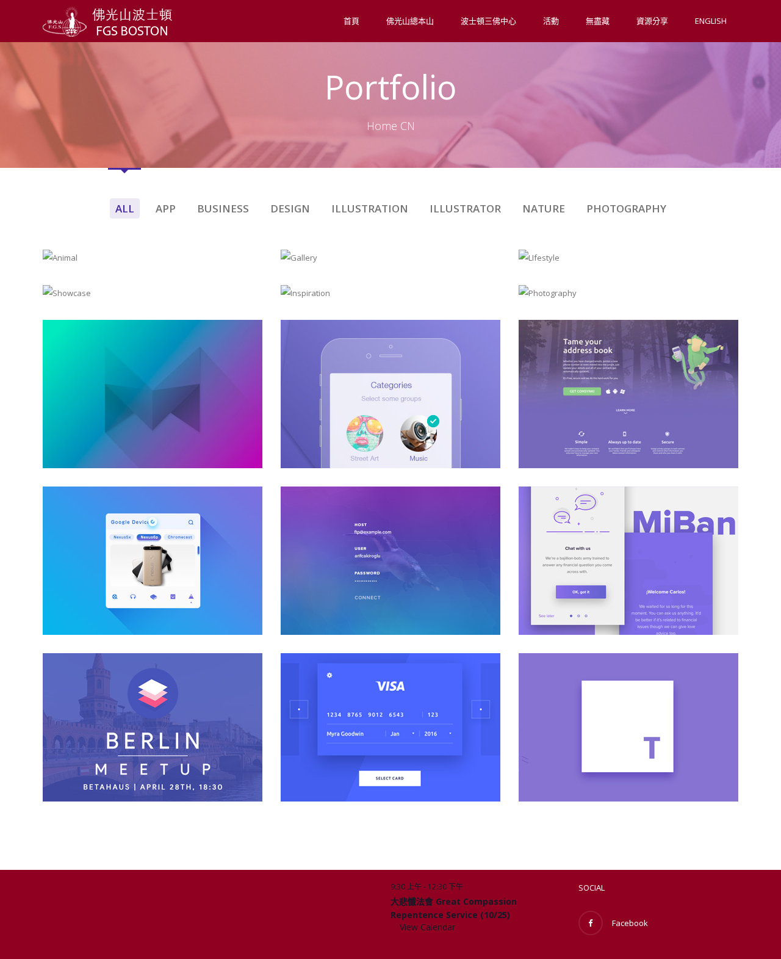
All (124, 208)
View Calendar (427, 927)
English (711, 20)
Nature (543, 208)
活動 (551, 20)
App (166, 208)
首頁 (351, 20)
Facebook (630, 922)
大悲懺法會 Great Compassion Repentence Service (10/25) (453, 908)
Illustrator (465, 208)
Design (290, 208)
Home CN (391, 125)
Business (223, 208)
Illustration (369, 208)
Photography (626, 208)
